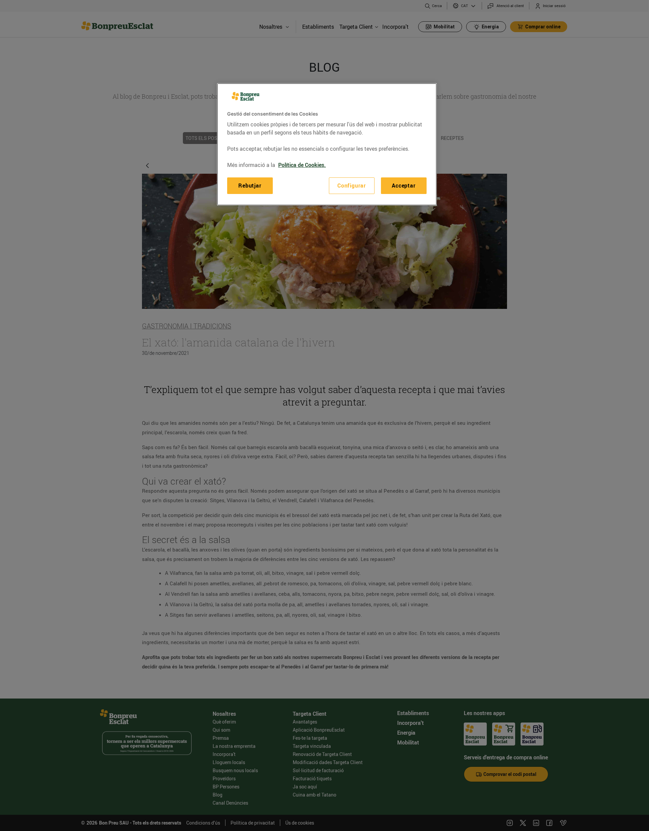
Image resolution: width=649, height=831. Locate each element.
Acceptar (403, 185)
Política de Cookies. (302, 165)
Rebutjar (249, 185)
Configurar (351, 185)
